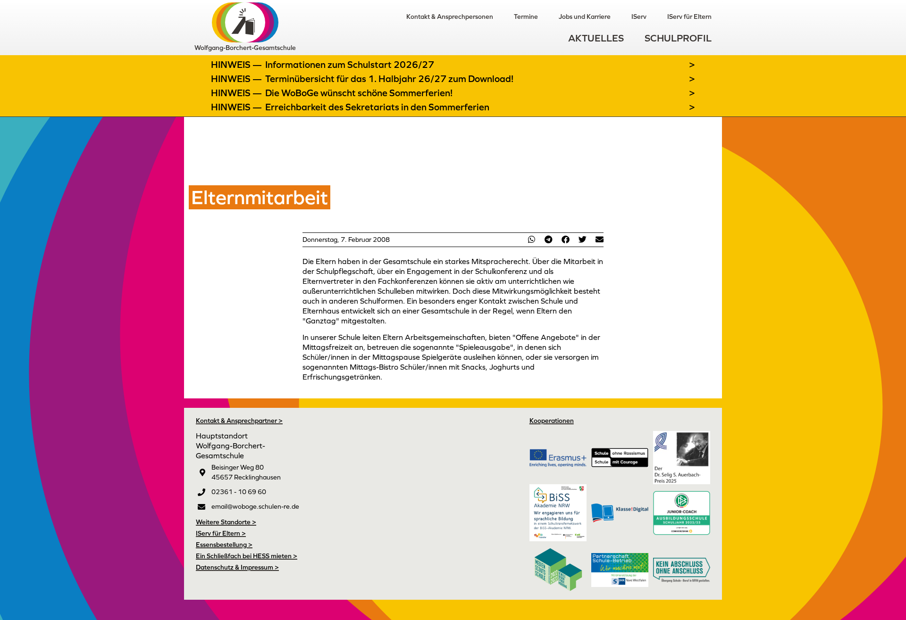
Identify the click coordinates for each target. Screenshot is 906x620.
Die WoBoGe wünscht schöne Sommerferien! (359, 93)
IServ (638, 16)
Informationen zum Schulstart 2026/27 (349, 64)
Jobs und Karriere (585, 16)
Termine (526, 16)
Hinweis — (237, 64)
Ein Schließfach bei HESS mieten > (246, 556)
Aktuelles (596, 38)
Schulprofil (678, 38)
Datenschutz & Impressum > (237, 567)
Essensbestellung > (224, 544)
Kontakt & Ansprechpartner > (239, 420)
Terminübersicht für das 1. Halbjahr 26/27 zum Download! (389, 79)
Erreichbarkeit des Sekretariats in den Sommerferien (377, 107)
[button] (531, 239)
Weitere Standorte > (226, 522)
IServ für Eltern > (221, 533)
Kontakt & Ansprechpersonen (449, 16)
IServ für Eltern (689, 16)
